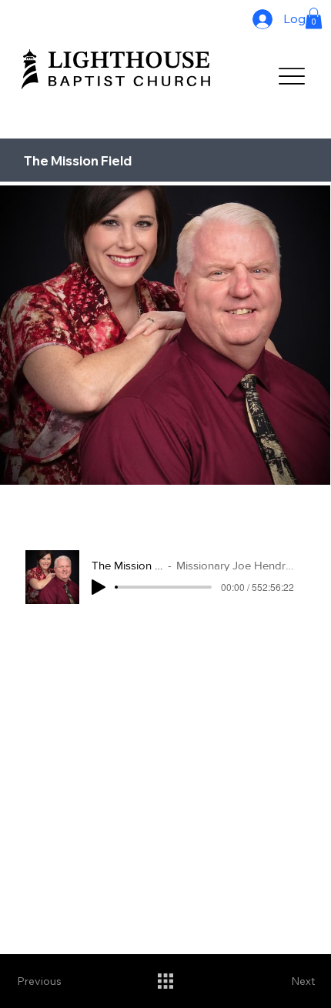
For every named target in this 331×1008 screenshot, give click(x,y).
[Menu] (291, 75)
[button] (314, 18)
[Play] (98, 587)
